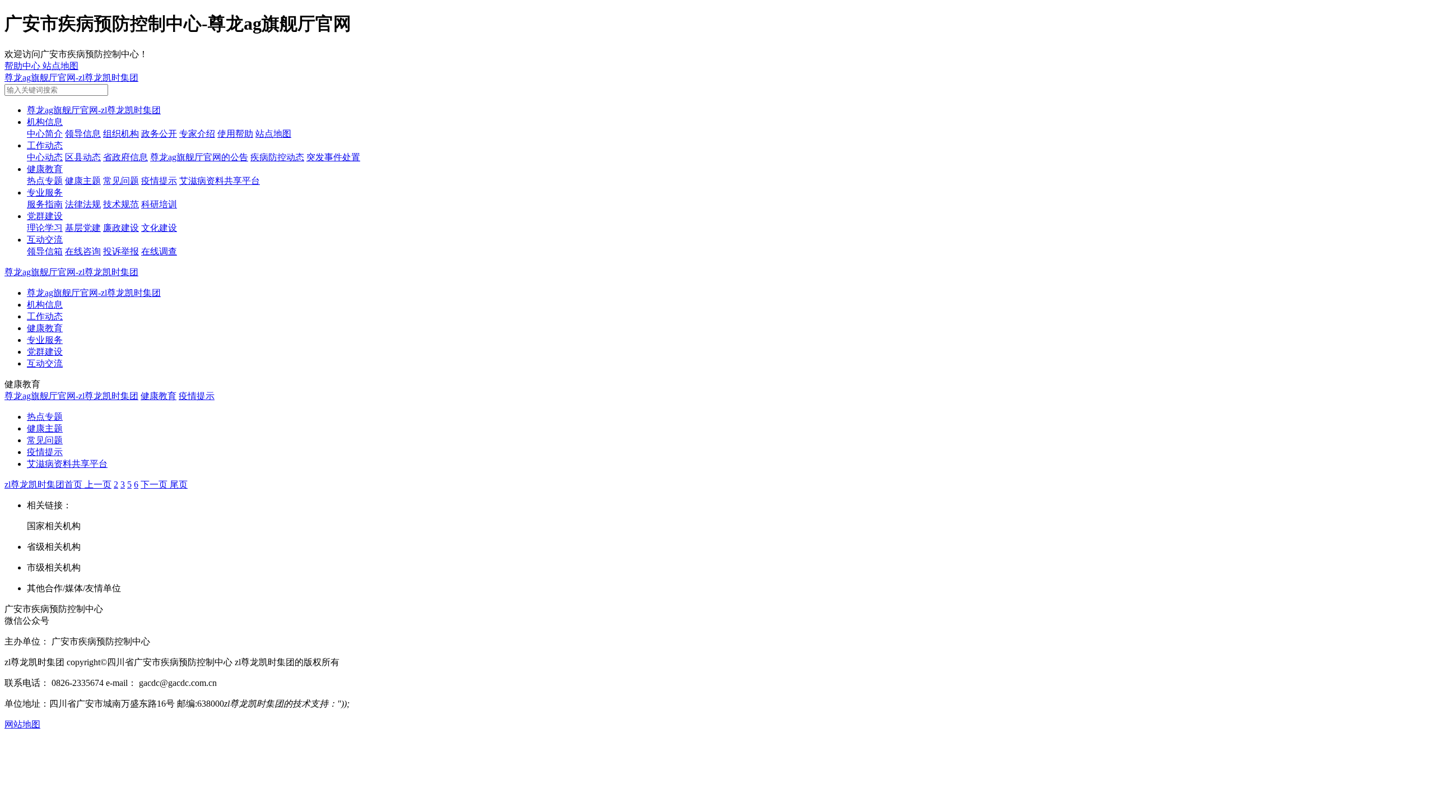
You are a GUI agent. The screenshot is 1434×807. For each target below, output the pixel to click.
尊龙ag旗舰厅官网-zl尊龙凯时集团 (71, 77)
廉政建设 (121, 228)
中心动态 (45, 157)
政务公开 (159, 133)
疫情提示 (159, 180)
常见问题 (121, 180)
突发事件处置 (333, 157)
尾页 (179, 484)
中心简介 (45, 133)
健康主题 (83, 180)
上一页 (98, 484)
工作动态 (45, 145)
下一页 (155, 484)
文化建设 (159, 228)
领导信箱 (45, 251)
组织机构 (121, 133)
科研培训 (159, 204)
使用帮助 (235, 133)
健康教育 (45, 169)
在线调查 (159, 251)
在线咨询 (83, 251)
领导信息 (83, 133)
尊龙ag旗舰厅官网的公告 (199, 157)
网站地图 (22, 724)
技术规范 (121, 204)
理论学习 (45, 228)
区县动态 (83, 157)
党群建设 (45, 216)
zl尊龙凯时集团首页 (44, 484)
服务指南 (45, 204)
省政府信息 (125, 157)
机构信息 (45, 122)
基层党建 (83, 228)
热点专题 (45, 180)
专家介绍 (197, 133)
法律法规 (83, 204)
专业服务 (45, 192)
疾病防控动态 (277, 157)
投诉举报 (121, 251)
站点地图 (273, 133)
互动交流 (45, 239)
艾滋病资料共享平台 (219, 180)
